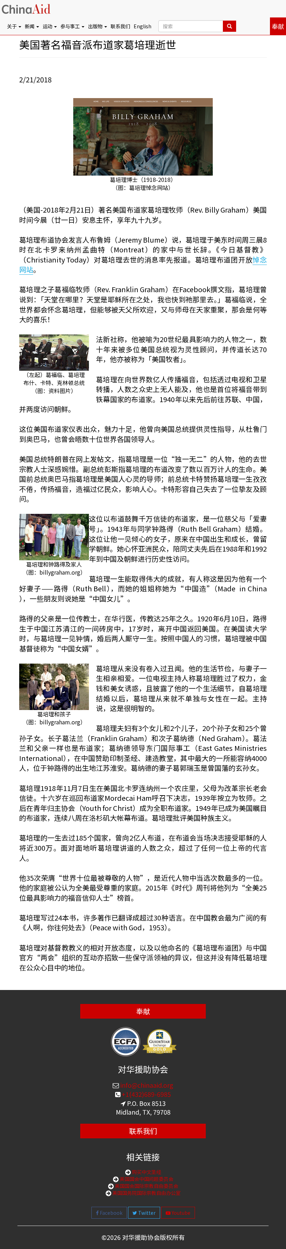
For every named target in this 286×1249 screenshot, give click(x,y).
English (142, 26)
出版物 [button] (96, 26)
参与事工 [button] (70, 26)
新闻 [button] (30, 26)
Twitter (146, 1212)
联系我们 (120, 26)
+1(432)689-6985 (145, 1094)
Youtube (180, 1212)
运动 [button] (48, 26)
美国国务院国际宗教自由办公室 (146, 1192)
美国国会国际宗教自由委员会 (146, 1185)
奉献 (278, 26)
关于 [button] (12, 26)
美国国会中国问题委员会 (146, 1178)
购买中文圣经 (146, 1171)
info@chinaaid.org (146, 1084)
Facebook (110, 1212)
